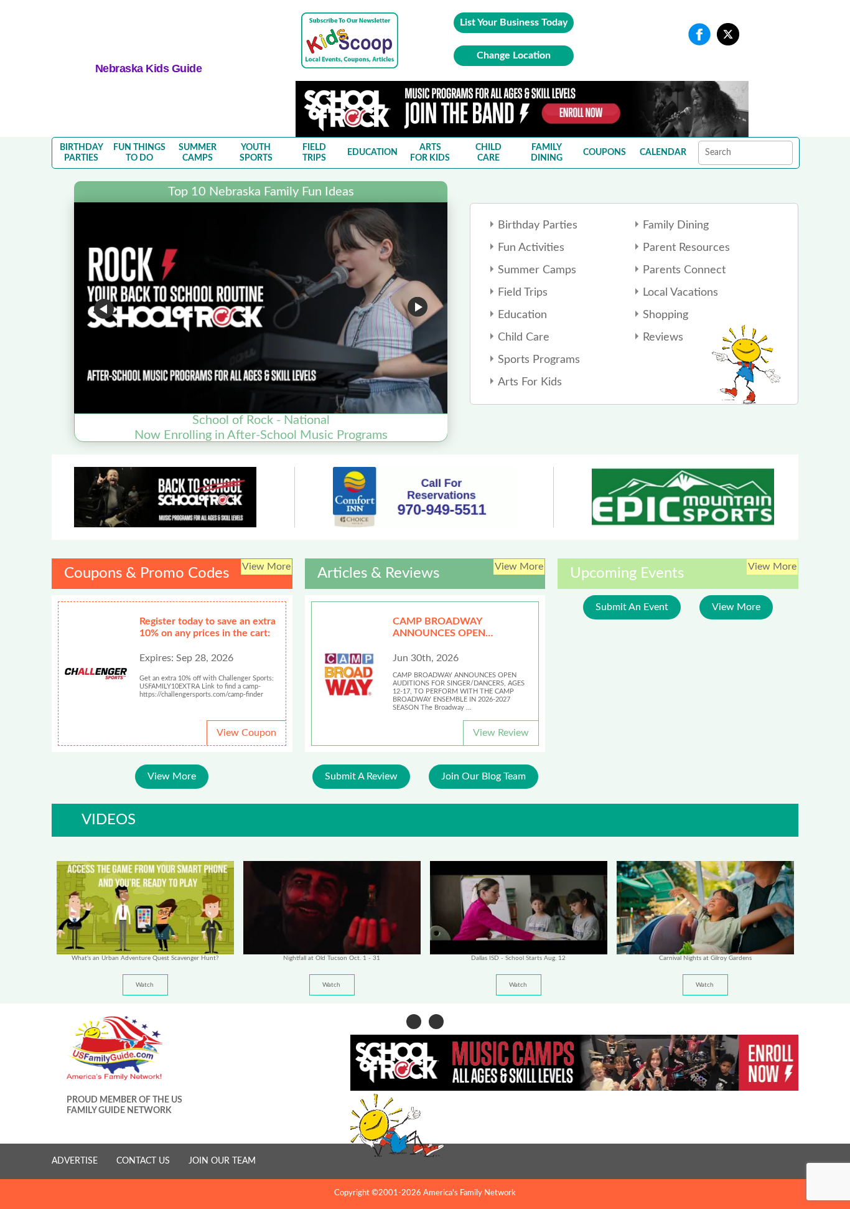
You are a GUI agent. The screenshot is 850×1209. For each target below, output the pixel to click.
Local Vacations (680, 292)
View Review (501, 733)
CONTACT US (143, 1161)
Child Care (523, 337)
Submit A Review (361, 776)
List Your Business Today (513, 22)
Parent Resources (686, 247)
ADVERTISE (75, 1161)
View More (171, 776)
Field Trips (523, 292)
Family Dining (676, 225)
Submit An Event (631, 607)
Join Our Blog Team (483, 776)
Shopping (665, 315)
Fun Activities (531, 247)
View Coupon (246, 733)
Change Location (514, 55)
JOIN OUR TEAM (222, 1161)
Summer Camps (537, 270)
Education (522, 315)
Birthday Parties (537, 225)
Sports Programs (539, 359)
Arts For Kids (530, 382)
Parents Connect (684, 270)
